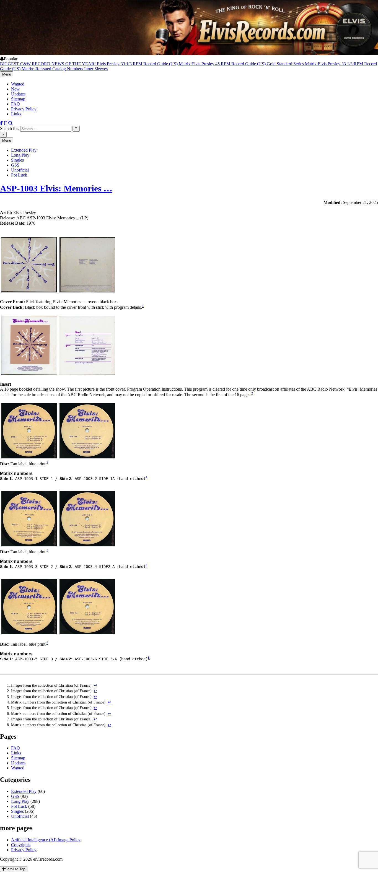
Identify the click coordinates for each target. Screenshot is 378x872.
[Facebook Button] (1, 123)
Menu (6, 74)
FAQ (15, 104)
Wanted (17, 84)
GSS (15, 165)
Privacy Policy (24, 109)
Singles (17, 160)
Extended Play (24, 150)
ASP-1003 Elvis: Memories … (56, 188)
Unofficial (20, 170)
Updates (18, 94)
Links (16, 113)
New (15, 89)
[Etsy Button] (5, 123)
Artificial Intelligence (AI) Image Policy (46, 839)
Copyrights (20, 844)
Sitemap (18, 99)
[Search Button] (10, 123)
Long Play (20, 155)
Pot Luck (19, 175)
